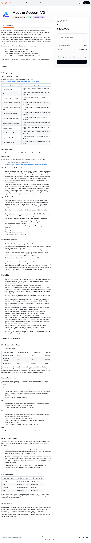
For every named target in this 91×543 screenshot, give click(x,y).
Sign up (86, 3)
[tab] (14, 3)
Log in (80, 3)
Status (71, 536)
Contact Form (48, 536)
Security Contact (63, 536)
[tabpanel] (26, 273)
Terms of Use (30, 536)
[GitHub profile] (61, 21)
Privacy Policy (39, 536)
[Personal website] (64, 21)
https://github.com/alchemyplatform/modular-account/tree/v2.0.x (20, 81)
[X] (79, 538)
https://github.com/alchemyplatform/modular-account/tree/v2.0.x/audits (26, 164)
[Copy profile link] (66, 21)
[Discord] (83, 538)
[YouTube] (87, 538)
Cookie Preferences (50, 539)
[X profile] (58, 21)
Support (55, 536)
